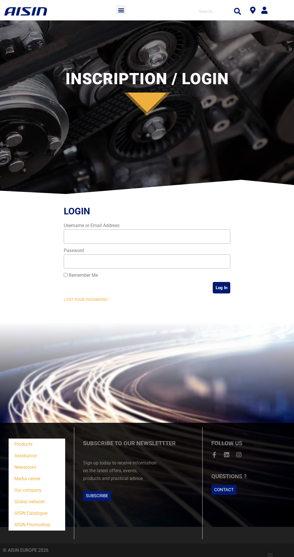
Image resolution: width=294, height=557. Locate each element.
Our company (28, 490)
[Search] (237, 11)
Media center (27, 478)
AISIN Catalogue (30, 513)
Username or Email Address (91, 225)
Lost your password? (86, 299)
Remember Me (82, 275)
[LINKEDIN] (227, 455)
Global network (29, 501)
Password (74, 250)
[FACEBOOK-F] (214, 455)
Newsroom (25, 467)
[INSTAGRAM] (239, 455)
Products (23, 444)
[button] (121, 10)
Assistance (25, 455)
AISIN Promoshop (32, 524)
